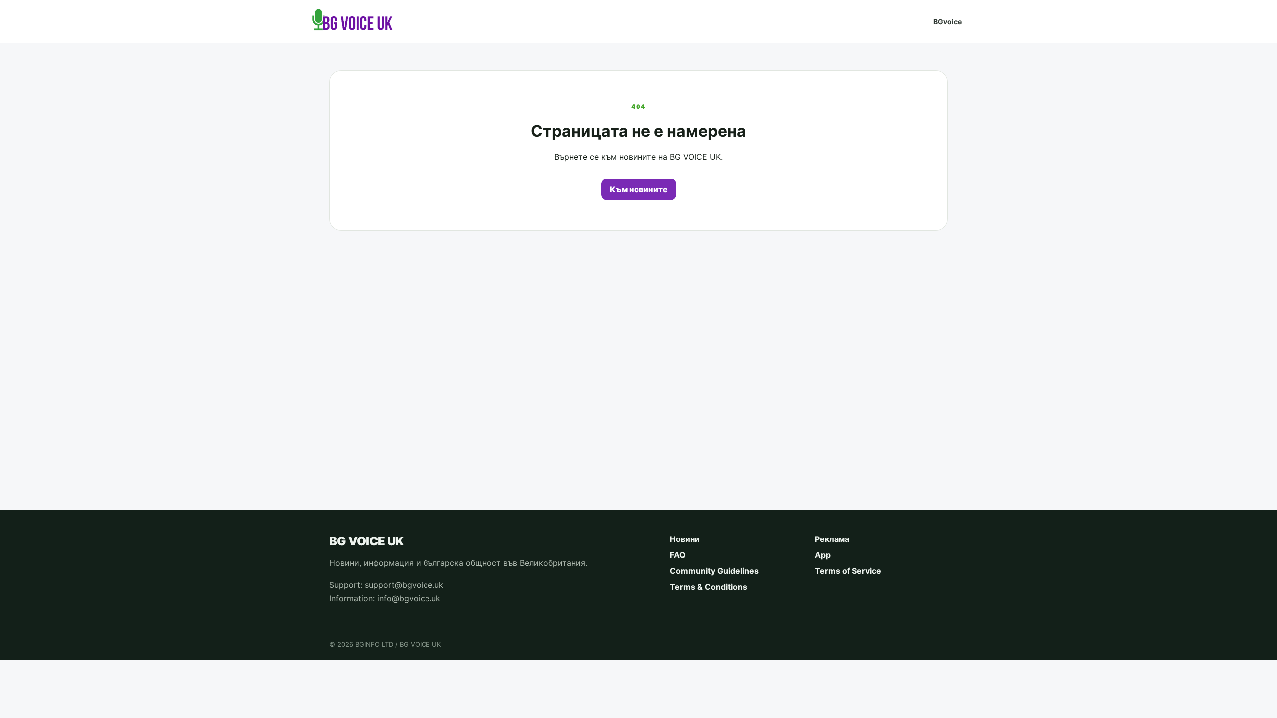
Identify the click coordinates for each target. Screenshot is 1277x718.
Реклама (832, 539)
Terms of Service (848, 571)
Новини (685, 539)
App (823, 555)
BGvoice (947, 21)
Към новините (639, 189)
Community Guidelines (714, 571)
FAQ (678, 555)
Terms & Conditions (708, 587)
